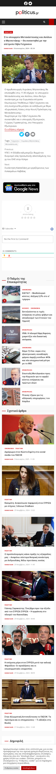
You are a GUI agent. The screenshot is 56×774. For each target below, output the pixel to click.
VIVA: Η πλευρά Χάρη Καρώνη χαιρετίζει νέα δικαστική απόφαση (11, 335)
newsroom (8, 48)
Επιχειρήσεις (27, 330)
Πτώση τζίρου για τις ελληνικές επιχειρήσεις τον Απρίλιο (11, 396)
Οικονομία (26, 289)
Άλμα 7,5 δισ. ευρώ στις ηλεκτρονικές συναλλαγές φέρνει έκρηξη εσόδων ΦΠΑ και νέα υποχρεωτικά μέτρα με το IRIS (11, 355)
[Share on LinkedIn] (27, 134)
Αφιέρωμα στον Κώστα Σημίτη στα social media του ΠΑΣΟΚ (28, 429)
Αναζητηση (51, 22)
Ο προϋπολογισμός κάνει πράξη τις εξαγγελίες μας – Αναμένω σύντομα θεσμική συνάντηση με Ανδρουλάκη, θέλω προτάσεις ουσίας (28, 532)
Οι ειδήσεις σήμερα (14, 129)
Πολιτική (8, 32)
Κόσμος (25, 308)
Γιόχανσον (15, 141)
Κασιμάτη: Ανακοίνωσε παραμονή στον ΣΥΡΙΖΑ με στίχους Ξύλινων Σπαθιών (28, 480)
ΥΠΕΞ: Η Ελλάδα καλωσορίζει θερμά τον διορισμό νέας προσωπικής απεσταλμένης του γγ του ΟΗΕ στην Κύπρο (28, 154)
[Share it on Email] (32, 134)
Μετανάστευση (11, 144)
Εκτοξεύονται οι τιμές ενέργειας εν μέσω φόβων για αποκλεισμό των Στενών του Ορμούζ (11, 314)
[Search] (44, 21)
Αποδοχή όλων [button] (29, 768)
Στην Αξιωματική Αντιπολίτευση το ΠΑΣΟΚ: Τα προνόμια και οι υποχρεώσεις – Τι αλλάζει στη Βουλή (28, 694)
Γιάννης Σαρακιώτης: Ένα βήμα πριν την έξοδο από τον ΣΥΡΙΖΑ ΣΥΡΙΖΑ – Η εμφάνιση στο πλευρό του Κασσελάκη (28, 586)
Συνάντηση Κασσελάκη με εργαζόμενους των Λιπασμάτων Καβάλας (27, 168)
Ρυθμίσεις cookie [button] (11, 768)
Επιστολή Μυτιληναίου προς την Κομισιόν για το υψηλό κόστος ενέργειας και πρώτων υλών (11, 376)
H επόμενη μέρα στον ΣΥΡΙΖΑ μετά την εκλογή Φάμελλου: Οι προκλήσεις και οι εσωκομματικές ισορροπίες (28, 640)
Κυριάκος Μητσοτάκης (30, 141)
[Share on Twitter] (21, 134)
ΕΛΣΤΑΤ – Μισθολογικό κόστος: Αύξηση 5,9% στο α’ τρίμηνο (11, 294)
